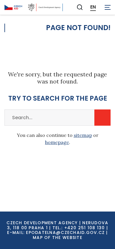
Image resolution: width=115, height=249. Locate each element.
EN (93, 7)
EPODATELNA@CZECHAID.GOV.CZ (65, 232)
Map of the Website (57, 237)
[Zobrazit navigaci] (107, 7)
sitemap (83, 135)
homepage (57, 142)
